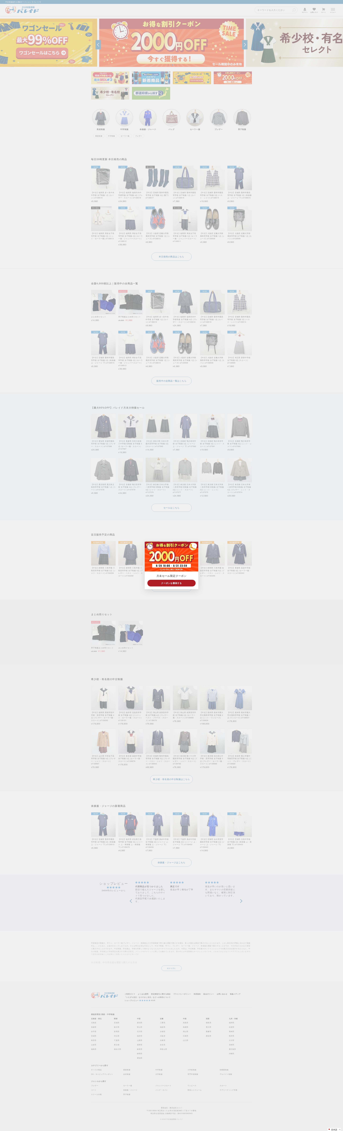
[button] (334, 1129)
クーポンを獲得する (171, 583)
